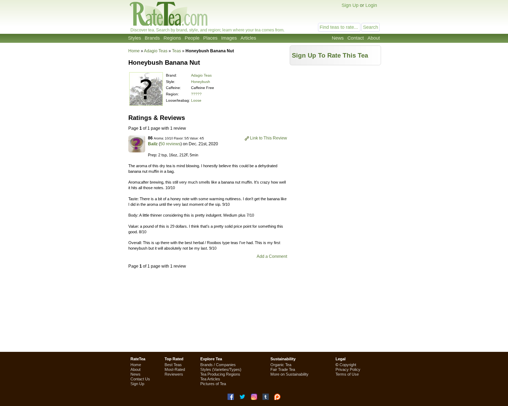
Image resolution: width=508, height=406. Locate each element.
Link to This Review (268, 138)
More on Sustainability (289, 374)
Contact (355, 38)
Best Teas (173, 364)
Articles (248, 38)
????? (196, 94)
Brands (152, 38)
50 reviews (170, 144)
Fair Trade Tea (282, 369)
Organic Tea (280, 364)
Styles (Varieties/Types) (220, 369)
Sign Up (350, 5)
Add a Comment (272, 256)
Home (134, 51)
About (374, 38)
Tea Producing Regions (220, 374)
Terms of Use (347, 374)
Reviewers (174, 374)
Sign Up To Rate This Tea (330, 55)
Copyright (347, 364)
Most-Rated (175, 369)
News (338, 38)
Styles (134, 38)
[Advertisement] (335, 105)
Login (371, 5)
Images (229, 38)
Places (210, 38)
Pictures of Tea (213, 383)
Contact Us (140, 379)
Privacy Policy (347, 369)
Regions (172, 38)
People (192, 38)
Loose (196, 100)
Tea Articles (210, 379)
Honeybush (200, 82)
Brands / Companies (218, 364)
